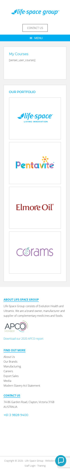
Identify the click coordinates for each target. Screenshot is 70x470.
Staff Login (30, 465)
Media (7, 381)
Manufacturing (12, 366)
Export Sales (11, 376)
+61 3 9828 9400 (16, 415)
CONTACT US (35, 28)
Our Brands (10, 361)
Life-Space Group (35, 12)
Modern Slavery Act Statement (22, 385)
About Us (9, 357)
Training (41, 465)
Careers (8, 371)
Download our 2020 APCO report (23, 339)
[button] (60, 460)
